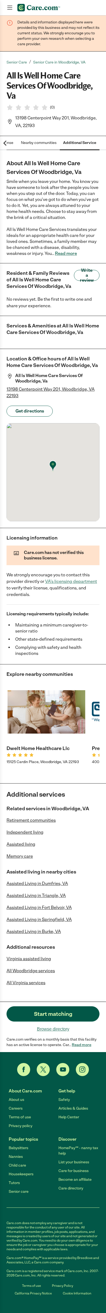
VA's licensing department (71, 581)
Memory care (20, 856)
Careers (16, 1108)
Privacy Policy (62, 1286)
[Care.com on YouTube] (62, 1069)
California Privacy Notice (33, 1293)
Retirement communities (31, 820)
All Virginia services (26, 982)
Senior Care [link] (17, 62)
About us (16, 1099)
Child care (17, 1165)
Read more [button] (66, 253)
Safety (64, 1099)
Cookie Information (77, 1293)
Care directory (70, 1188)
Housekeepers (21, 1174)
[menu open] (10, 7)
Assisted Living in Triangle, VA (36, 895)
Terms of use (20, 1117)
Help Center (68, 1117)
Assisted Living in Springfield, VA (39, 919)
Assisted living (21, 844)
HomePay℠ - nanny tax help (78, 1151)
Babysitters (18, 1148)
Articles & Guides (73, 1108)
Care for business (73, 1171)
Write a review (87, 275)
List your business (73, 1162)
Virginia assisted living (29, 958)
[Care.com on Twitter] (43, 1069)
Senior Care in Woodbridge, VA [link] (59, 62)
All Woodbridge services (31, 970)
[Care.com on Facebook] (23, 1069)
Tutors (14, 1183)
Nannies (16, 1156)
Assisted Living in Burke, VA (34, 931)
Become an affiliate (75, 1179)
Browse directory (53, 1029)
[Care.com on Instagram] (82, 1069)
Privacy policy (20, 1126)
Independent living (25, 832)
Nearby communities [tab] (39, 142)
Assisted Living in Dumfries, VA (37, 883)
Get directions (29, 411)
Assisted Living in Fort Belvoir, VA (39, 907)
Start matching (53, 1014)
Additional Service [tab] (79, 142)
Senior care (19, 1191)
